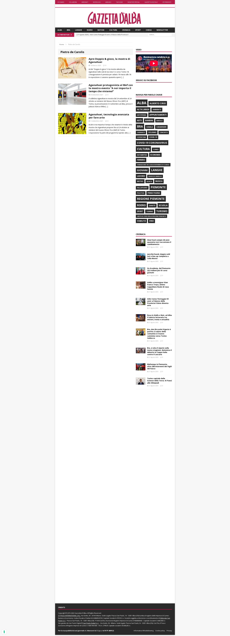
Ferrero (141, 160)
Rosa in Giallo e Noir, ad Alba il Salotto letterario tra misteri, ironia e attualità (159, 317)
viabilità (141, 221)
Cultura (113, 30)
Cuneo (156, 149)
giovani (142, 170)
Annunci (108, 2)
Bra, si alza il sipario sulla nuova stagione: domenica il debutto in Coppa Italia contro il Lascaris (159, 351)
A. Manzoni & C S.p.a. (93, 631)
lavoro (141, 176)
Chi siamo (61, 2)
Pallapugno (142, 188)
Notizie (101, 30)
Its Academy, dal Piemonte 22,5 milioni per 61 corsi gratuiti (158, 270)
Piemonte (158, 187)
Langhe (78, 30)
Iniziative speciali (134, 2)
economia (155, 155)
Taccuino (119, 2)
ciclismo (152, 132)
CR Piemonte (166, 2)
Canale (149, 127)
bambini (149, 120)
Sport (138, 30)
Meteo (140, 181)
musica (158, 181)
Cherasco (141, 132)
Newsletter (162, 30)
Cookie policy (160, 631)
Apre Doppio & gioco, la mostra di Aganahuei (109, 60)
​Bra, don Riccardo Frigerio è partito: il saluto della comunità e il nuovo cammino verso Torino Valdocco (159, 333)
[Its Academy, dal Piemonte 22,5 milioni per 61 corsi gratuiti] (140, 273)
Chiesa (149, 30)
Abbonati (85, 2)
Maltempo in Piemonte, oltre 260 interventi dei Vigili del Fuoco (159, 366)
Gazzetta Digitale (151, 2)
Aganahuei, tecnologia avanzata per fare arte (109, 116)
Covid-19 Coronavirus (152, 142)
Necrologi (97, 2)
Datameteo (142, 155)
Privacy (169, 631)
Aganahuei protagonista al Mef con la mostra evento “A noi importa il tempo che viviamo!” (111, 88)
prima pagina (154, 193)
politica (140, 193)
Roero (90, 30)
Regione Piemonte (151, 199)
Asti (139, 120)
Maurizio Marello (155, 176)
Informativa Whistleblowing (143, 631)
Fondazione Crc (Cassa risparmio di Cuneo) (153, 165)
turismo (161, 211)
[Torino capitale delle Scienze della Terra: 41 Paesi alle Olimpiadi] (140, 383)
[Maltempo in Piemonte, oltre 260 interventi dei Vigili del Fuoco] (140, 369)
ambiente (157, 109)
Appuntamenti (158, 114)
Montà (149, 181)
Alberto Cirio (158, 103)
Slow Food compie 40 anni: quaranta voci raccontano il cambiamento (159, 242)
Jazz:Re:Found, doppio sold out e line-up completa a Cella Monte (158, 256)
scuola (163, 205)
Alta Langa (143, 109)
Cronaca (126, 30)
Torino (149, 211)
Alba (60, 30)
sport (140, 211)
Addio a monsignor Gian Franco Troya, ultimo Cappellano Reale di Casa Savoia (158, 285)
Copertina (141, 137)
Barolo (159, 121)
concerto (164, 132)
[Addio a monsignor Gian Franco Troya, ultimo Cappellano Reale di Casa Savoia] (140, 287)
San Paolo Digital (75, 623)
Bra (68, 30)
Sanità (152, 205)
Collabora (73, 2)
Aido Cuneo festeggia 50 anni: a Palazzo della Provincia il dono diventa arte (158, 302)
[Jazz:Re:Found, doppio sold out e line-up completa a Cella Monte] (140, 259)
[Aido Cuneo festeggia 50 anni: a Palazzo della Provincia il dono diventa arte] (140, 303)
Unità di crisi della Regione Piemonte (151, 216)
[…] (122, 77)
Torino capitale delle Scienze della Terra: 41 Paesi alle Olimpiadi (159, 380)
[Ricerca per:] (160, 34)
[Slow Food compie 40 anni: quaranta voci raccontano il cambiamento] (140, 244)
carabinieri (161, 127)
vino (151, 221)
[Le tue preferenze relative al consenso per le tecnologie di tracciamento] (4, 632)
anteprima (141, 115)
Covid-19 (153, 137)
